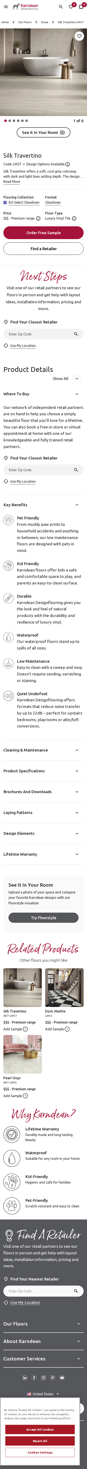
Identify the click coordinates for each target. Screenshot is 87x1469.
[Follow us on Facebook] (34, 1377)
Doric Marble (55, 1011)
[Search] (76, 334)
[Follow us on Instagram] (43, 1377)
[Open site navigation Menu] (6, 7)
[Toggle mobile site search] (60, 6)
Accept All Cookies (40, 1429)
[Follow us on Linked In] (25, 1377)
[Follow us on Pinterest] (52, 1377)
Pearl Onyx (11, 1078)
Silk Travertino (14, 1011)
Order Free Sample (43, 232)
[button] (5, 120)
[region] (40, 1431)
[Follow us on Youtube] (62, 1377)
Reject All (40, 1440)
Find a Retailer (43, 248)
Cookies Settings (40, 1452)
